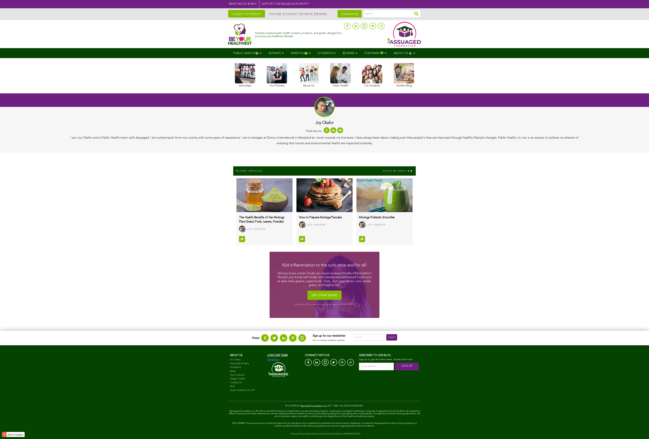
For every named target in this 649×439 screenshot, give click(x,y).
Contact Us (236, 382)
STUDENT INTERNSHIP (247, 14)
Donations (235, 367)
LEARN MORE (349, 14)
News (233, 371)
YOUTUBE (275, 14)
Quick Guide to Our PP (242, 390)
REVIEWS (321, 14)
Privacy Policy (297, 434)
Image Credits (237, 379)
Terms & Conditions (332, 434)
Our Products (237, 375)
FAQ (232, 386)
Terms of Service (313, 434)
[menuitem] (247, 53)
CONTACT (291, 14)
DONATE (307, 14)
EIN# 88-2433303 (352, 434)
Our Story (235, 359)
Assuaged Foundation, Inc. (314, 406)
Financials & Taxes (239, 363)
